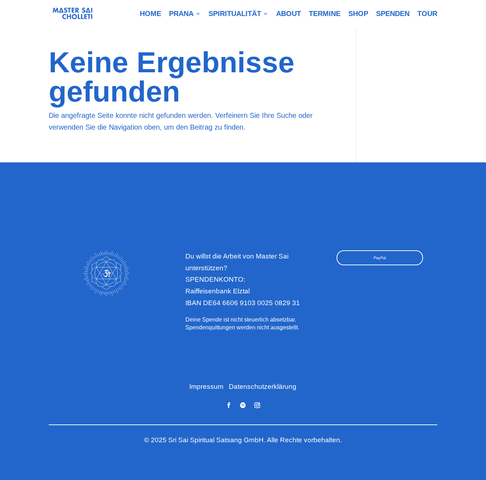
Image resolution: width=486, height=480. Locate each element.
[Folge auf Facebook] (228, 405)
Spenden (393, 13)
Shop (358, 13)
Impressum (206, 386)
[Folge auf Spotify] (243, 405)
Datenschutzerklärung (262, 386)
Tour (427, 13)
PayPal (380, 258)
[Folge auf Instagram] (257, 405)
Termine (324, 13)
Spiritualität (234, 13)
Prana (181, 13)
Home (150, 13)
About (288, 13)
